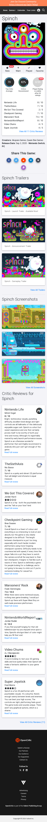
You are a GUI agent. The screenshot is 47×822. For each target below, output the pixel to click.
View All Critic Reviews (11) (32, 722)
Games (12, 10)
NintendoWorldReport (20, 617)
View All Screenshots (35, 387)
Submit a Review (24, 748)
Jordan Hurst (10, 496)
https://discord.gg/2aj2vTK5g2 (23, 4)
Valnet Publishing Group (33, 806)
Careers (23, 793)
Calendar (21, 10)
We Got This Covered (19, 493)
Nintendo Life (14, 409)
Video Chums (14, 649)
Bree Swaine (10, 523)
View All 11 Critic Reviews (31, 131)
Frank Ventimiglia (12, 589)
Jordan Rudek (11, 621)
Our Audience (23, 754)
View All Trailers (37, 290)
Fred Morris (10, 685)
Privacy (23, 799)
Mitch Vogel (10, 413)
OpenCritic (9, 806)
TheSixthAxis (14, 464)
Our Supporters (23, 757)
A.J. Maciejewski (12, 653)
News (5, 10)
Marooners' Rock (16, 585)
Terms (23, 796)
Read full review (11, 452)
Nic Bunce (9, 467)
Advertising (23, 790)
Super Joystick (15, 681)
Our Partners (23, 751)
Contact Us (23, 760)
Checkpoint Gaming (18, 520)
